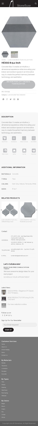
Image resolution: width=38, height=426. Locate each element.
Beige (3, 403)
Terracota (28, 184)
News (3, 352)
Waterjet (4, 395)
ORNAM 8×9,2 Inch (7, 221)
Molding (4, 387)
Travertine (4, 365)
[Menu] (3, 3)
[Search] (35, 4)
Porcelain (4, 371)
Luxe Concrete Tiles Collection (20, 60)
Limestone (4, 368)
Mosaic (3, 384)
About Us (4, 347)
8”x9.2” (14, 189)
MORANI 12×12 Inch (26, 221)
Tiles (14, 179)
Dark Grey (15, 184)
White (34, 184)
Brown (3, 406)
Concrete (15, 174)
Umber (3, 414)
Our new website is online (17, 304)
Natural (22, 184)
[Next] (33, 31)
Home (4, 60)
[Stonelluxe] (19, 5)
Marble (3, 363)
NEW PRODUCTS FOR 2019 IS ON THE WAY (21, 298)
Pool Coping (5, 393)
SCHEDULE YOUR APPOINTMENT (17, 277)
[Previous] (5, 31)
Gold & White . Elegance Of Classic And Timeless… (21, 292)
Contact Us (4, 355)
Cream (3, 409)
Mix (3, 412)
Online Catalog (5, 349)
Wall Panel (4, 390)
